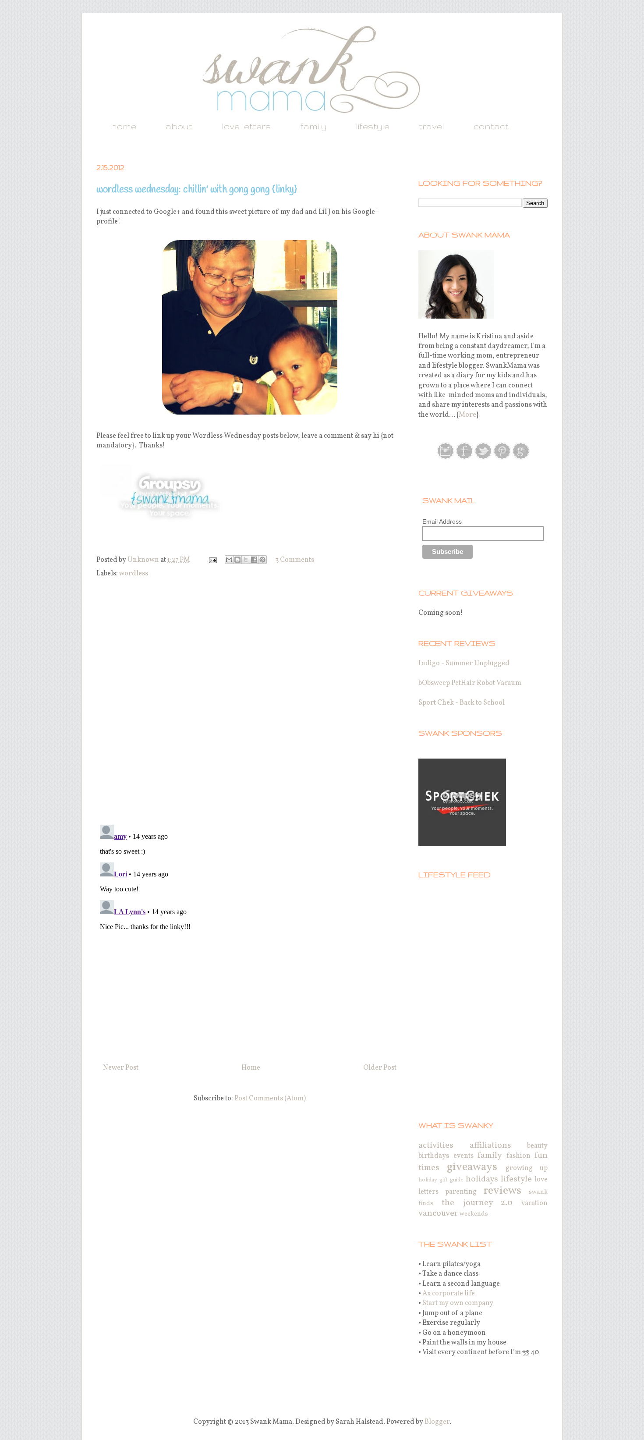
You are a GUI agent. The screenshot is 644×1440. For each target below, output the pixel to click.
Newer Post (120, 1068)
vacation (534, 1203)
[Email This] (229, 559)
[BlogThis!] (237, 559)
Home (250, 1068)
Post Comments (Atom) (270, 1098)
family (313, 126)
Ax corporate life (448, 1293)
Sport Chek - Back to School (461, 703)
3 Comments (294, 560)
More (467, 415)
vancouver (438, 1213)
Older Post (379, 1068)
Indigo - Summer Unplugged (464, 663)
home (123, 126)
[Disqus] (249, 702)
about (179, 126)
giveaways (472, 1167)
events (463, 1156)
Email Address (442, 521)
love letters (246, 126)
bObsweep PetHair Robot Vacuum (469, 683)
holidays (482, 1179)
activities (435, 1145)
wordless (133, 573)
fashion (518, 1156)
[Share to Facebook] (254, 559)
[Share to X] (245, 559)
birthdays (433, 1156)
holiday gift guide (441, 1180)
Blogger (437, 1422)
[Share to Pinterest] (262, 559)
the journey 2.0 (477, 1203)
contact (491, 126)
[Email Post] (211, 560)
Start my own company (457, 1303)
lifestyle (372, 126)
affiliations (490, 1145)
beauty (537, 1146)
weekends (474, 1213)
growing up (527, 1168)
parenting (461, 1192)
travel (431, 126)
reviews (502, 1191)
